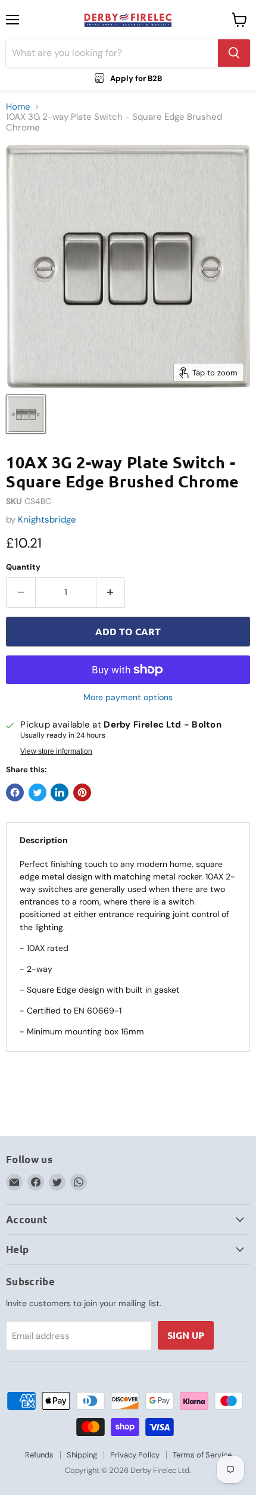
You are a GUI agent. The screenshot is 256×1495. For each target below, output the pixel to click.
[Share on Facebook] (15, 792)
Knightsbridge (47, 520)
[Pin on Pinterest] (82, 792)
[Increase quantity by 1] (111, 592)
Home (18, 107)
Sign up (185, 1335)
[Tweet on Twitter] (37, 792)
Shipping (82, 1455)
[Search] (234, 53)
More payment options (128, 697)
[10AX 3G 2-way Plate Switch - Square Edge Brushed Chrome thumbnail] (26, 414)
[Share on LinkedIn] (59, 792)
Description (44, 840)
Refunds (39, 1455)
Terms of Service (202, 1455)
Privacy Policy (135, 1455)
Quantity (23, 566)
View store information (56, 751)
